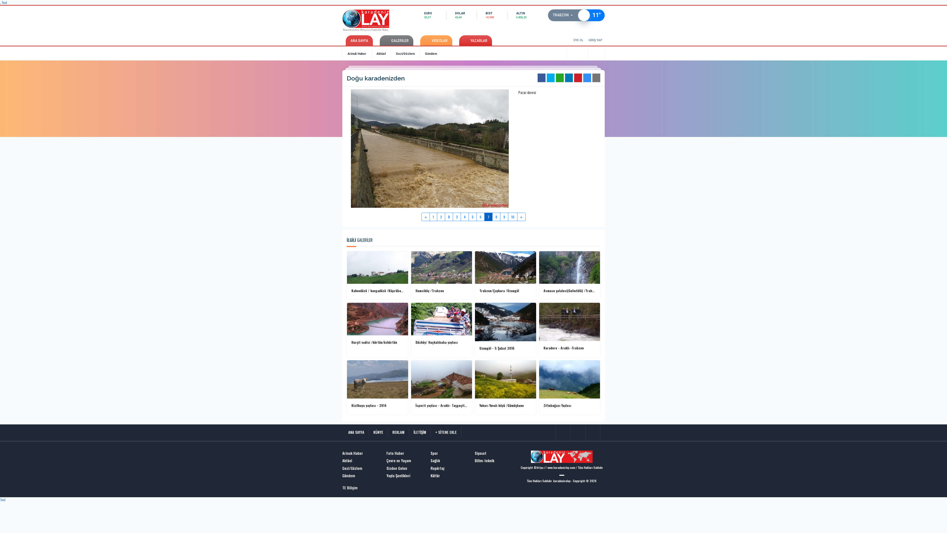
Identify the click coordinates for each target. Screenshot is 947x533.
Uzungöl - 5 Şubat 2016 (496, 348)
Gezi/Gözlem (405, 54)
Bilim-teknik (484, 460)
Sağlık (435, 460)
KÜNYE (378, 432)
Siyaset (480, 453)
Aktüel (381, 54)
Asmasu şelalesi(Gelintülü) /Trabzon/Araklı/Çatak (570, 290)
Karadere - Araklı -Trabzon (564, 347)
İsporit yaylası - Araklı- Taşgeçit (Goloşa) (442, 405)
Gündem (431, 54)
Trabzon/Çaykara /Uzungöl (499, 290)
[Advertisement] (323, 137)
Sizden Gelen (396, 468)
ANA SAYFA (359, 41)
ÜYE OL (578, 40)
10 (512, 216)
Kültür (435, 475)
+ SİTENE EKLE (446, 432)
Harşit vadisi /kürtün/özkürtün (374, 342)
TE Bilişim (350, 487)
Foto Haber (395, 453)
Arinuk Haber (356, 54)
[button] (564, 15)
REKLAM (398, 432)
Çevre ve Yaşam (398, 460)
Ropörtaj (437, 468)
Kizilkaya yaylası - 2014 (369, 405)
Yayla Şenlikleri (398, 475)
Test (3, 499)
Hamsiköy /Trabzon (430, 290)
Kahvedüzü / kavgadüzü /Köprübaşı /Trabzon (377, 290)
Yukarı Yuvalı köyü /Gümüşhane (501, 405)
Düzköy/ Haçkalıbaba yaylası (437, 342)
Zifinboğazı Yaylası (557, 405)
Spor (434, 453)
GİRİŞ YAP (595, 40)
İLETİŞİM (420, 432)
